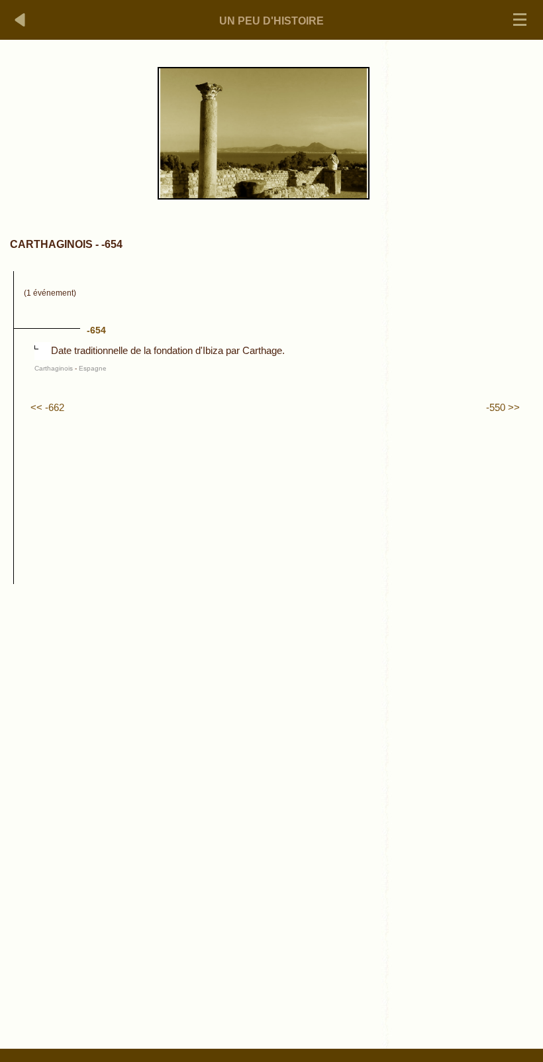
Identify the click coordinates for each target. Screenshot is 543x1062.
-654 (96, 330)
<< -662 (47, 407)
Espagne (93, 368)
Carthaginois (53, 368)
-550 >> (503, 407)
